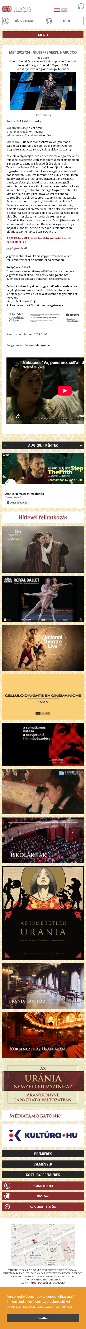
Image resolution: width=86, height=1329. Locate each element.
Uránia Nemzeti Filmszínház (24, 493)
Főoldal (43, 1196)
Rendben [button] (43, 1318)
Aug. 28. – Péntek (43, 445)
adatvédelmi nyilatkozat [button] (54, 1307)
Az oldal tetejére (43, 1207)
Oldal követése (19, 502)
